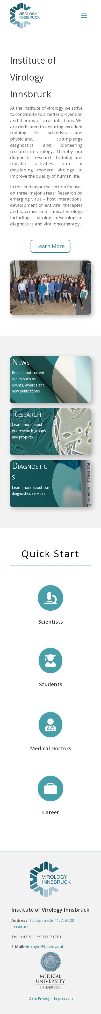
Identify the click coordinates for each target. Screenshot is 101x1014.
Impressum (63, 998)
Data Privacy (39, 998)
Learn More (50, 246)
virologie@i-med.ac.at (44, 946)
